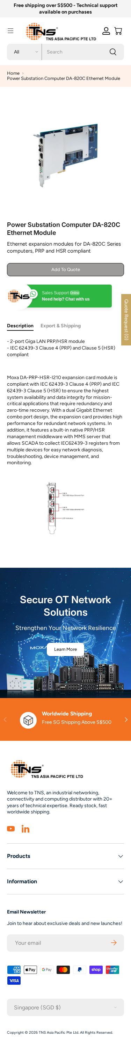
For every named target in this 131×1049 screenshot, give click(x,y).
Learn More (65, 649)
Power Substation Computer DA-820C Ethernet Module (63, 78)
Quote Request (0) (126, 319)
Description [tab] (20, 326)
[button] (118, 31)
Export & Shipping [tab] (61, 326)
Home (13, 73)
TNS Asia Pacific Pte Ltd (58, 1032)
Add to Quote (65, 269)
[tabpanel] (65, 441)
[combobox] (65, 52)
